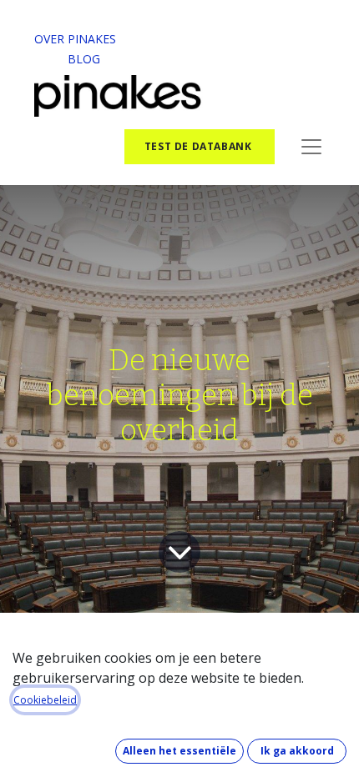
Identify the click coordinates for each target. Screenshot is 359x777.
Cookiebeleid (45, 700)
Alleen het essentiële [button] (179, 751)
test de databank (199, 146)
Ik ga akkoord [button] (297, 751)
